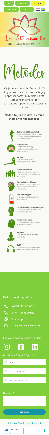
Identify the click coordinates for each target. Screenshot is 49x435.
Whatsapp (17, 319)
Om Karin (11, 9)
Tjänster (22, 3)
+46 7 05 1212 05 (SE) (23, 306)
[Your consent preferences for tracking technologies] (44, 430)
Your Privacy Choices (14, 430)
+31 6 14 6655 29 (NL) (23, 312)
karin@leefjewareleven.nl (25, 325)
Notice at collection (8, 433)
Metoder (38, 3)
